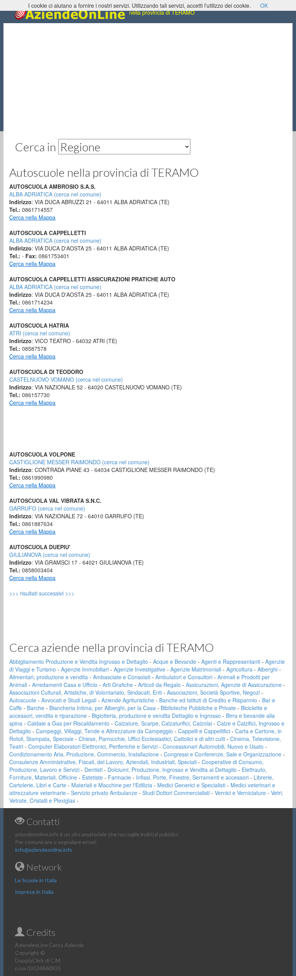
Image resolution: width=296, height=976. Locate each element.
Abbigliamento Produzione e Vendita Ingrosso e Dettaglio (78, 661)
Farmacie (119, 777)
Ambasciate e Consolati (121, 677)
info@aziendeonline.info (43, 849)
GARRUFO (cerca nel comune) (47, 508)
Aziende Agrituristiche (127, 700)
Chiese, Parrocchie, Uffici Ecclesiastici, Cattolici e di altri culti (152, 739)
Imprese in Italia (34, 891)
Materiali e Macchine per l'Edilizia (111, 785)
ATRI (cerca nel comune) (39, 333)
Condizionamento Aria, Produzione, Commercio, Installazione (84, 754)
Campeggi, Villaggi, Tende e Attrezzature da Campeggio (104, 731)
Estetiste (92, 777)
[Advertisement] (148, 77)
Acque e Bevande (174, 661)
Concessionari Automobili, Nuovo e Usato (213, 746)
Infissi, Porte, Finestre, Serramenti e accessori (192, 777)
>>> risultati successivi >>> (55, 593)
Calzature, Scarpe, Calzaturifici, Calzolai (163, 723)
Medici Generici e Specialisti (191, 785)
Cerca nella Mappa (32, 217)
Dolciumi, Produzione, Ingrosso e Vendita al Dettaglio (172, 769)
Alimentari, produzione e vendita (48, 677)
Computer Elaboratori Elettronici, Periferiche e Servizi (93, 746)
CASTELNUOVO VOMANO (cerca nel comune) (66, 379)
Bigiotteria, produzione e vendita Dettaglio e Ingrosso (156, 715)
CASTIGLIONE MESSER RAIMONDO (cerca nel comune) (79, 462)
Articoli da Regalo (159, 684)
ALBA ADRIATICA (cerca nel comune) (55, 240)
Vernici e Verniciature (240, 793)
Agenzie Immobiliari (85, 669)
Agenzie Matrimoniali (195, 669)
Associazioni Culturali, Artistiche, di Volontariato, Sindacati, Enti (85, 692)
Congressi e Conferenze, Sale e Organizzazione (222, 754)
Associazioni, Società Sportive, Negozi (213, 692)
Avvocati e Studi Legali (68, 700)
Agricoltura (239, 669)
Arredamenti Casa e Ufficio (65, 684)
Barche (35, 708)
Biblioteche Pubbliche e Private (198, 708)
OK (264, 5)
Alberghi (267, 669)
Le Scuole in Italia (36, 880)
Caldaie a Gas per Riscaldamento (68, 723)
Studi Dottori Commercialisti (176, 793)
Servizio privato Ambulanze (104, 793)
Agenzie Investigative (139, 669)
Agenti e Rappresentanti (230, 661)
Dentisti (93, 769)
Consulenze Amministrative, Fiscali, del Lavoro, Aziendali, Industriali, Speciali (103, 762)
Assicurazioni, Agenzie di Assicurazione (234, 684)
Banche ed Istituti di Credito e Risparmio (208, 700)
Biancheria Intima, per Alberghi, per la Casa (102, 708)
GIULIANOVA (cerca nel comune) (49, 554)
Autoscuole (22, 700)
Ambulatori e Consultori (183, 677)
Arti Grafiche (118, 684)
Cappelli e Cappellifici (204, 731)
